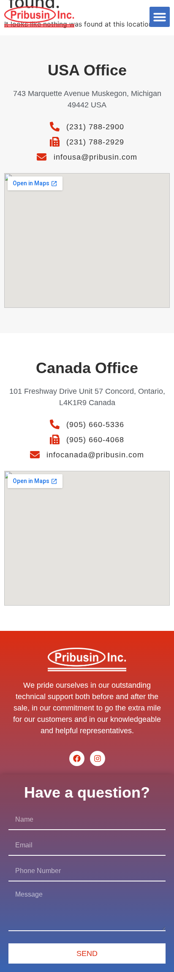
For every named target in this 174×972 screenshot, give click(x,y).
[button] (160, 17)
